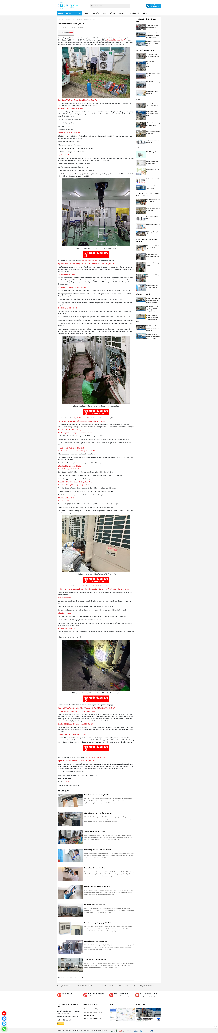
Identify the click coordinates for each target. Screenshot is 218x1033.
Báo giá (112, 13)
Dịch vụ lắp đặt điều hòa (145, 50)
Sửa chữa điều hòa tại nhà (106, 986)
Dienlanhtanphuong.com (71, 782)
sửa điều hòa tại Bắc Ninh (90, 260)
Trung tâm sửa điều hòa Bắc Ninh (95, 757)
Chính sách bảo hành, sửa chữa (92, 1018)
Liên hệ (145, 13)
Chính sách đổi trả (88, 1015)
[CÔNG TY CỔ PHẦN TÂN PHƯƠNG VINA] (67, 6)
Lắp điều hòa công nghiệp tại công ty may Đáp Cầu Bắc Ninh (153, 336)
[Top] (215, 1027)
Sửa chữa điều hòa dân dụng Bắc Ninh (97, 795)
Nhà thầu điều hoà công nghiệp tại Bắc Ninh (152, 64)
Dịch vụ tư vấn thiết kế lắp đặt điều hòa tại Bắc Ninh (153, 43)
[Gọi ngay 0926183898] (4, 1029)
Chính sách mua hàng (91, 1004)
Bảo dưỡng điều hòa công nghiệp (95, 941)
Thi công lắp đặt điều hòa (64, 986)
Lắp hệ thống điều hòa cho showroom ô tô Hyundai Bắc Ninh (153, 300)
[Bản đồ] (122, 1014)
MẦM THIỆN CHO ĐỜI (134, 13)
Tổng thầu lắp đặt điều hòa (147, 986)
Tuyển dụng (121, 13)
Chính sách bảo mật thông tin (91, 1009)
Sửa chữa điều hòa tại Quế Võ (71, 24)
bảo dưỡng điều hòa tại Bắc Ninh (89, 586)
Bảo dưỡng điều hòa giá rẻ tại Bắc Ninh (97, 850)
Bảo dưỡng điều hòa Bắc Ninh (94, 868)
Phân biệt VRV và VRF (152, 178)
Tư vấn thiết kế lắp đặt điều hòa (86, 986)
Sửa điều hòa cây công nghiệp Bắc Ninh (97, 923)
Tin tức (104, 13)
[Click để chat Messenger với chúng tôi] (4, 1018)
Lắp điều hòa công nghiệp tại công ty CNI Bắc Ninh (152, 328)
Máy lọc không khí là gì (153, 224)
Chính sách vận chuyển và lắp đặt (92, 1012)
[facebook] (148, 1014)
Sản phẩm (96, 13)
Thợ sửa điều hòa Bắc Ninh (81, 418)
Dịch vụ (87, 13)
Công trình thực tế (143, 294)
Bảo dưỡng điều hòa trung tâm (94, 904)
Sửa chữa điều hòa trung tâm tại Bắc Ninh (98, 813)
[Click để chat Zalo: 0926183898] (4, 1024)
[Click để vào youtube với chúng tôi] (4, 1013)
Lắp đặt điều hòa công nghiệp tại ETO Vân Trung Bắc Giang (153, 309)
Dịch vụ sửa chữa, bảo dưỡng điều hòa (83, 19)
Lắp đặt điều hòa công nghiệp (127, 986)
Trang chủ (60, 19)
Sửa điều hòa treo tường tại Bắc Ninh (97, 886)
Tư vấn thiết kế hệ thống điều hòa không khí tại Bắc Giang (152, 35)
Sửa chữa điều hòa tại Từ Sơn (94, 831)
